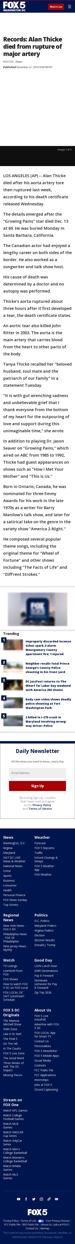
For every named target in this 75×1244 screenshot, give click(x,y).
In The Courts (12, 1048)
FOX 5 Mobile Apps (46, 1056)
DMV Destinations (46, 971)
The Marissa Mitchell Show (12, 1022)
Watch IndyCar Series (12, 1142)
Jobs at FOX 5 (43, 1085)
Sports (7, 876)
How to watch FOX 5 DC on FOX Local (15, 986)
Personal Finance (14, 895)
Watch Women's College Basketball (15, 1159)
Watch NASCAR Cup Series (13, 1134)
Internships (41, 1080)
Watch (9, 960)
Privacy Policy (42, 805)
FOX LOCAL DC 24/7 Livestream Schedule (13, 996)
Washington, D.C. (14, 843)
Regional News (11, 917)
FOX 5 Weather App (44, 868)
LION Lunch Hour (45, 966)
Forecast (40, 843)
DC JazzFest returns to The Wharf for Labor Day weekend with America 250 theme (48, 685)
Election (39, 935)
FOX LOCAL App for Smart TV (44, 1034)
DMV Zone (10, 1029)
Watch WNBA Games (12, 1168)
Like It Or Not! (12, 1034)
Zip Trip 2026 (42, 992)
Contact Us (41, 1041)
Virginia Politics (44, 930)
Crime (7, 871)
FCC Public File (43, 1070)
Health (7, 890)
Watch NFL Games (15, 1110)
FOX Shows (10, 979)
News (19, 61)
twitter (34, 1199)
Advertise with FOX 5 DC (46, 1026)
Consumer (10, 885)
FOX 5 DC (8, 61)
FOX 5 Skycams (44, 848)
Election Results (44, 940)
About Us (42, 1010)
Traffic (38, 853)
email (56, 1199)
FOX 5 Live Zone (14, 1053)
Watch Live (56, 6)
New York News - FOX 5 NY (14, 927)
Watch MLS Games (10, 1176)
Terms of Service (40, 809)
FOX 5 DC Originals (11, 1012)
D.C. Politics (42, 921)
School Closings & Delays (46, 859)
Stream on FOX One (12, 1102)
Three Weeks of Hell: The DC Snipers (13, 1066)
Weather (42, 837)
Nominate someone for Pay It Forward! (45, 984)
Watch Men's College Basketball (15, 1151)
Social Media (42, 1060)
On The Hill (10, 1043)
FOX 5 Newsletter (45, 1051)
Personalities (42, 1046)
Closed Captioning (46, 1089)
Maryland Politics (45, 926)
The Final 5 (10, 1039)
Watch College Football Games (13, 1117)
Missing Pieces (12, 1075)
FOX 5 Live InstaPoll (41, 1017)
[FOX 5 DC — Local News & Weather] (14, 6)
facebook (26, 1199)
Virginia (7, 848)
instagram (41, 1199)
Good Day (43, 960)
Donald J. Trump (44, 945)
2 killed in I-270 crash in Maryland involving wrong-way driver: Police (46, 721)
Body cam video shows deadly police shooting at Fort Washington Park (48, 703)
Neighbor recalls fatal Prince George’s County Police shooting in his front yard (47, 668)
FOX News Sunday (15, 900)
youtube (18, 1199)
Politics (41, 915)
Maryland (9, 853)
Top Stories (10, 905)
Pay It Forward (43, 975)
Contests (40, 1065)
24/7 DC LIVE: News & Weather (14, 859)
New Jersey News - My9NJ (15, 948)
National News (12, 866)
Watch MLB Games (10, 1125)
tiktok (49, 1199)
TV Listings (10, 966)
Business (9, 880)
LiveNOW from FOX (13, 972)
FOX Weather (43, 874)
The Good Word (13, 1058)
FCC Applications (45, 1075)
